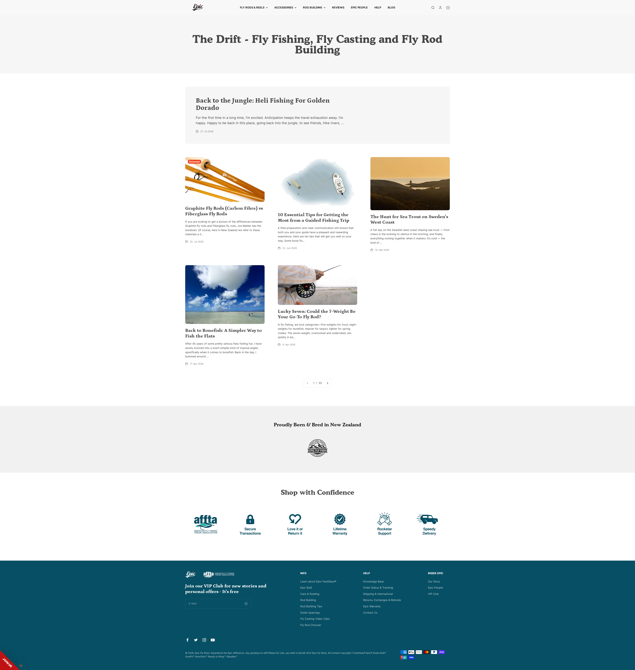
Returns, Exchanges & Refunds (382, 600)
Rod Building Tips (311, 606)
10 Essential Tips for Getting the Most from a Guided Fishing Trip (313, 217)
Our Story (434, 581)
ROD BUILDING (312, 7)
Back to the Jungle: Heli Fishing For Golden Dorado (263, 104)
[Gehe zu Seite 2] (327, 383)
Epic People (435, 587)
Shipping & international (378, 594)
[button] (10, 660)
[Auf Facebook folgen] (187, 640)
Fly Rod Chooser (310, 625)
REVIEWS (338, 7)
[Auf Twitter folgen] (196, 640)
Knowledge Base (373, 581)
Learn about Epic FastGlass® (318, 581)
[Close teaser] (20, 665)
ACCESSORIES (283, 7)
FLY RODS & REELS (252, 7)
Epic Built (306, 587)
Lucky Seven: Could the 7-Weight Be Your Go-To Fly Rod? (317, 314)
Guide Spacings (310, 612)
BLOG (391, 7)
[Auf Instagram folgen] (204, 640)
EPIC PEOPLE (359, 7)
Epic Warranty (372, 606)
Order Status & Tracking (378, 587)
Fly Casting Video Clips (315, 618)
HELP (377, 7)
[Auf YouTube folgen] (213, 640)
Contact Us (370, 612)
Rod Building (308, 600)
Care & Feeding (309, 594)
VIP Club (433, 594)
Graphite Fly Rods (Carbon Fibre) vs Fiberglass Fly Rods (224, 211)
